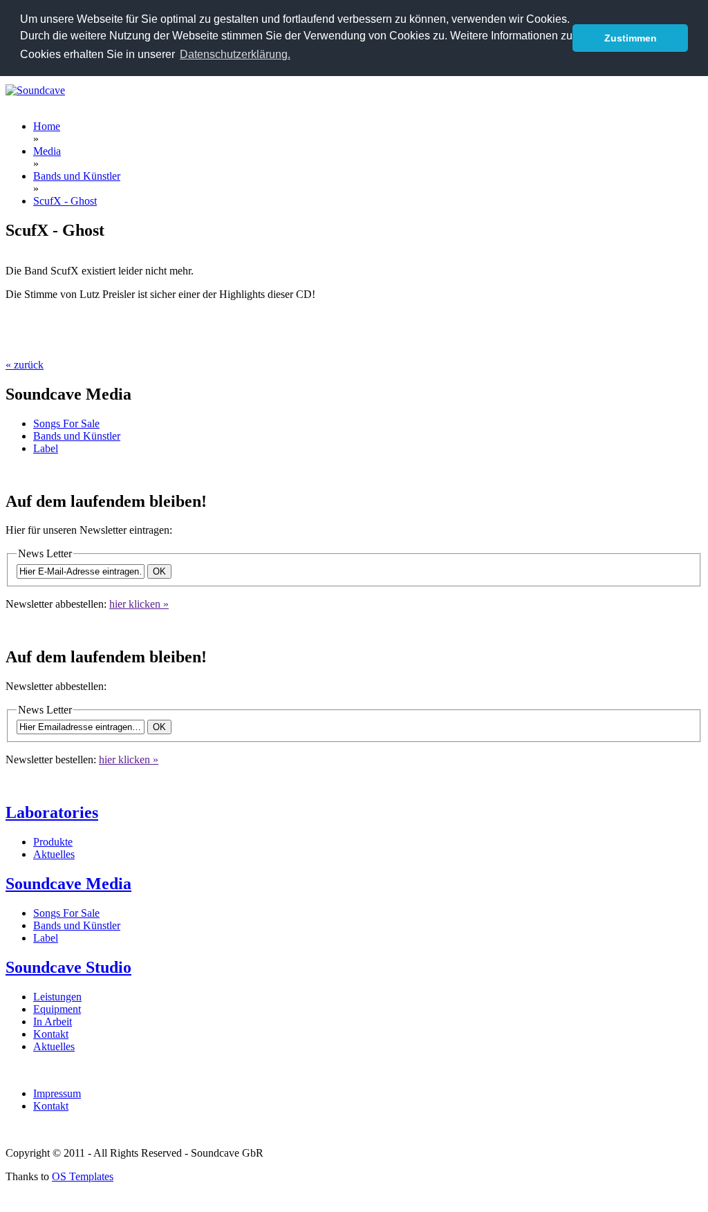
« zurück (25, 365)
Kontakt (50, 1034)
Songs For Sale (66, 423)
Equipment (57, 1009)
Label (45, 448)
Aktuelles (54, 854)
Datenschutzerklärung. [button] (235, 54)
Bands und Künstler (76, 436)
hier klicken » (139, 604)
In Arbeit (52, 1021)
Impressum (57, 1093)
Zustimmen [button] (630, 38)
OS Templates (82, 1176)
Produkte (53, 842)
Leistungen (57, 997)
